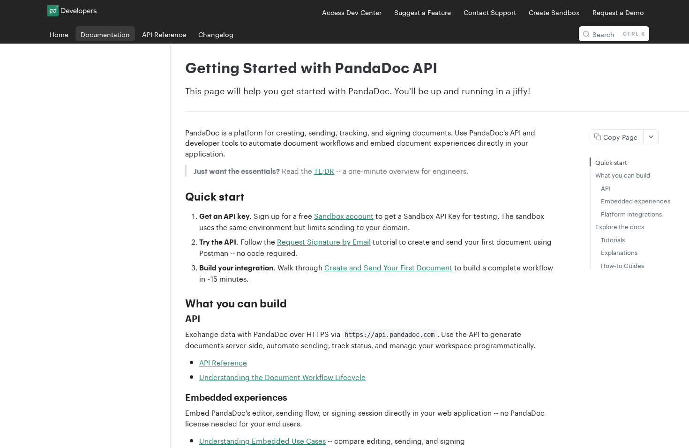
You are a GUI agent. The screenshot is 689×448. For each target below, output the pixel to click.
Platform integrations (631, 213)
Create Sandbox (554, 12)
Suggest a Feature (422, 12)
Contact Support (490, 12)
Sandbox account (344, 215)
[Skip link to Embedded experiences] (179, 398)
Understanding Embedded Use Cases (262, 440)
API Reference (223, 361)
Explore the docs (619, 226)
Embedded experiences (635, 200)
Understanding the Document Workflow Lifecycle (282, 376)
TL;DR (324, 170)
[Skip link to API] (179, 319)
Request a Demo (618, 12)
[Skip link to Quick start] (179, 196)
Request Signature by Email (324, 240)
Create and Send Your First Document (388, 266)
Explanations (619, 251)
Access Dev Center (352, 12)
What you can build (622, 174)
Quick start (611, 161)
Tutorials (613, 239)
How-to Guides (622, 265)
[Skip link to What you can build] (179, 303)
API (606, 187)
